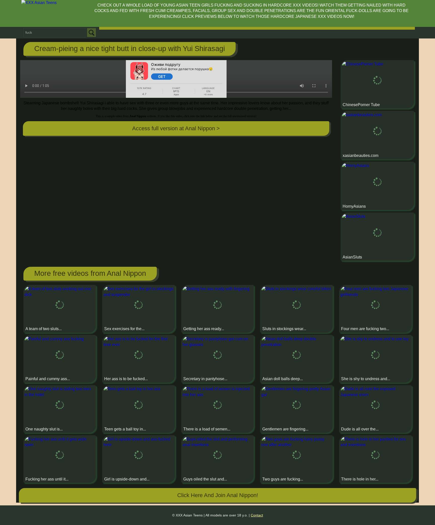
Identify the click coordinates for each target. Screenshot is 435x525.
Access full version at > (176, 128)
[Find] (91, 32)
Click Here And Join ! (217, 495)
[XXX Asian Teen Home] (54, 13)
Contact (257, 515)
